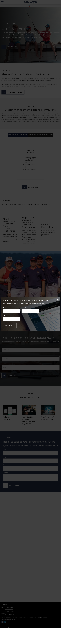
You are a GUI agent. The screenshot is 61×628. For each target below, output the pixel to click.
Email (4, 315)
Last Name (25, 308)
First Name (6, 308)
